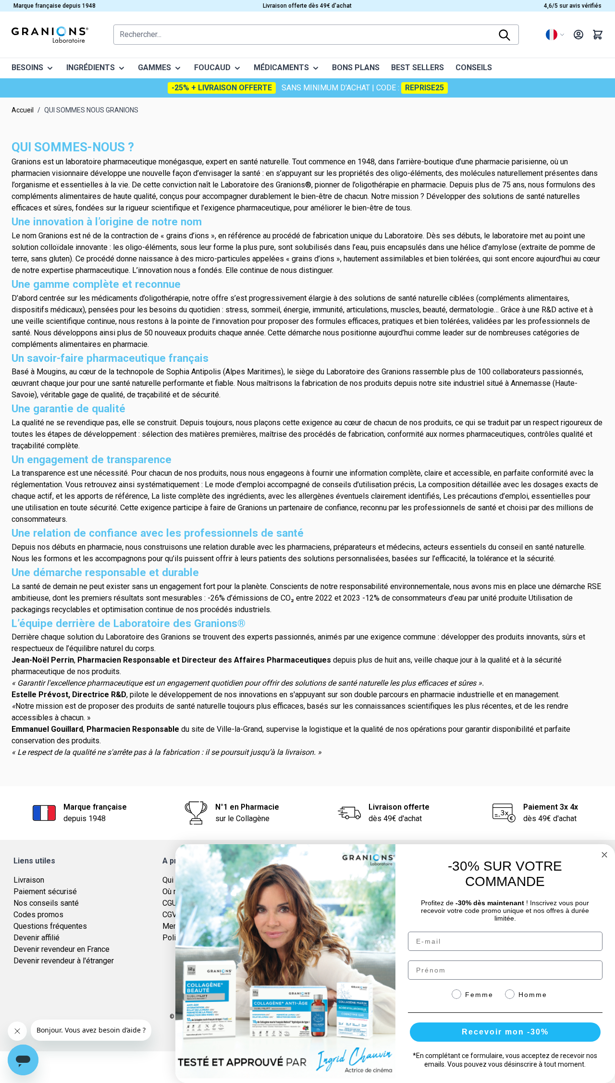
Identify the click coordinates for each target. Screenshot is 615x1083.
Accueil (23, 110)
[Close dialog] (604, 855)
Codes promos (38, 914)
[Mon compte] (578, 34)
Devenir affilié (36, 937)
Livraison (28, 880)
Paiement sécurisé (45, 891)
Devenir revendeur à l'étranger (63, 960)
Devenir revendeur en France (61, 949)
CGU (169, 903)
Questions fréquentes (50, 926)
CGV (169, 914)
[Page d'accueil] (50, 34)
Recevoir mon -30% (505, 1032)
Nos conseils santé (46, 903)
